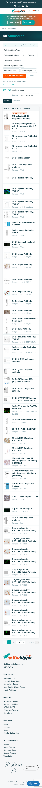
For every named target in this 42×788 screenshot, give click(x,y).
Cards (17, 101)
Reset (31, 76)
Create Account (9, 747)
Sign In (6, 744)
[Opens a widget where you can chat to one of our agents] (33, 784)
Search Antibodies (15, 76)
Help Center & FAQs (11, 701)
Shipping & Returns (11, 710)
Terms (22, 785)
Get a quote (28, 22)
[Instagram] (27, 6)
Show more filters (10, 85)
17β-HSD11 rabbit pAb (22, 509)
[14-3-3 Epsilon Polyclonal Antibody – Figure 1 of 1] (7, 223)
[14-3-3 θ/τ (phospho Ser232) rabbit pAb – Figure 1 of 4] (7, 410)
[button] (29, 10)
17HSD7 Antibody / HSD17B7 (25, 497)
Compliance (8, 713)
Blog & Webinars (10, 690)
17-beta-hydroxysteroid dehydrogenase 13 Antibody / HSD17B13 (25, 460)
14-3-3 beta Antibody (21, 158)
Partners (7, 727)
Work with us (30, 768)
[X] (19, 6)
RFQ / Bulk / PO (9, 707)
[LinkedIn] (23, 6)
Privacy (15, 785)
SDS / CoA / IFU (9, 678)
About (6, 724)
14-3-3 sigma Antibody (22, 254)
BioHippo (16, 782)
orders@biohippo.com (29, 2)
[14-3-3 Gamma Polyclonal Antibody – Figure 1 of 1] (7, 244)
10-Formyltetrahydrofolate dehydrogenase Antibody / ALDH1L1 (24, 126)
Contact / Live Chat (11, 704)
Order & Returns (10, 753)
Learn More (14, 22)
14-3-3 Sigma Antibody (22, 292)
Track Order (8, 756)
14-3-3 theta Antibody (21, 329)
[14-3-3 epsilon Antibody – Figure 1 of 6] (7, 178)
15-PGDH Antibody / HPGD (24, 420)
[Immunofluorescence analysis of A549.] (7, 510)
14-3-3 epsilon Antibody (22, 178)
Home (4, 28)
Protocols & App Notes (12, 681)
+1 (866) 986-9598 (14, 2)
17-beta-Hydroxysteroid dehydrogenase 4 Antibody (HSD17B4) (24, 473)
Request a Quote (10, 750)
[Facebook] (15, 6)
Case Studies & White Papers (14, 687)
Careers (6, 730)
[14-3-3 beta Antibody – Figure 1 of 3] (7, 158)
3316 (18, 642)
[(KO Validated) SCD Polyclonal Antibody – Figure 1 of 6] (7, 116)
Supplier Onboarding (11, 733)
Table (8, 101)
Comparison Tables (11, 684)
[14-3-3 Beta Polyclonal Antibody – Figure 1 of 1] (7, 167)
